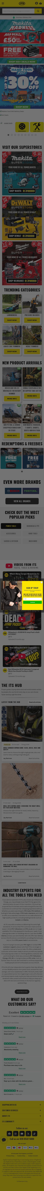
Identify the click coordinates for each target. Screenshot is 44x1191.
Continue (32, 602)
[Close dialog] (42, 582)
